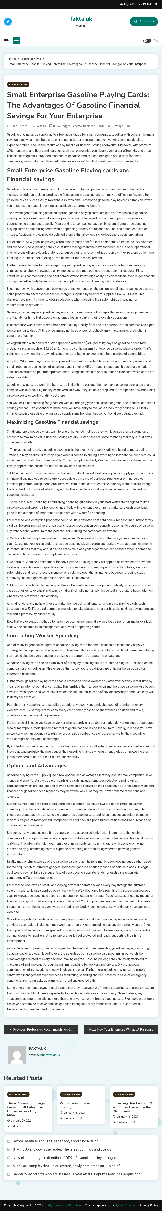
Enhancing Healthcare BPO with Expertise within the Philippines (133, 1107)
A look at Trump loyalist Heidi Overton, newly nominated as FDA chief (66, 1166)
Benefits (76, 126)
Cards (101, 126)
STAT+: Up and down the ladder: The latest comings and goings (62, 1149)
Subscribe (147, 21)
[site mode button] (147, 41)
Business (89, 126)
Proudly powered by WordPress (63, 1205)
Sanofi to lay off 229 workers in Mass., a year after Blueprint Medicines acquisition (76, 1174)
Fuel (108, 126)
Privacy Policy (149, 1205)
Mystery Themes (125, 1205)
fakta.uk (81, 19)
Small (128, 126)
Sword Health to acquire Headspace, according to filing (55, 1141)
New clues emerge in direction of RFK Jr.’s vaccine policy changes (64, 1158)
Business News (18, 84)
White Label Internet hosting (76, 1105)
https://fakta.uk (50, 1055)
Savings (118, 126)
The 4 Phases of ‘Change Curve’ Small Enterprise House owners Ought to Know (26, 1109)
